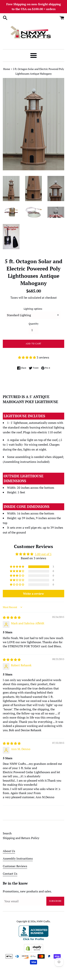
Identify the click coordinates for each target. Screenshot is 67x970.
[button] (27, 357)
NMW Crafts (43, 921)
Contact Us (10, 874)
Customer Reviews (15, 866)
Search (7, 833)
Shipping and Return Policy (21, 838)
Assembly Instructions (18, 858)
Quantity (34, 323)
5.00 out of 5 (43, 554)
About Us (9, 851)
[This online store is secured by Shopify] (33, 951)
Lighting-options (33, 308)
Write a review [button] (33, 594)
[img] (12, 617)
